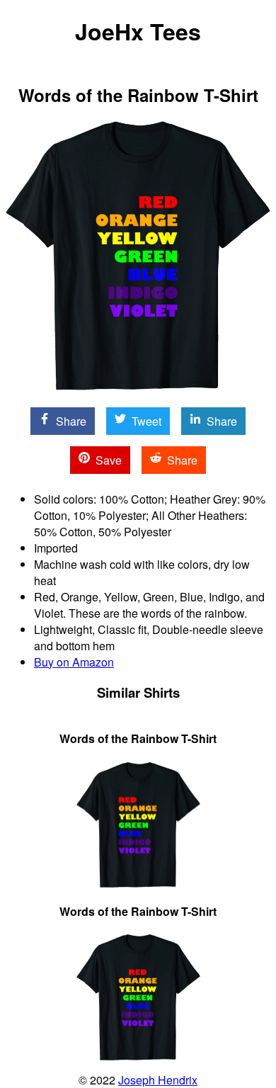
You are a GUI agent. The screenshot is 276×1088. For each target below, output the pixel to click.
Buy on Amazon (74, 662)
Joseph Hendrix (157, 1080)
